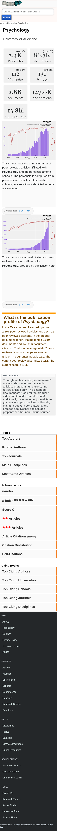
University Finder (11, 811)
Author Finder (9, 805)
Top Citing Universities (19, 580)
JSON (21, 211)
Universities (8, 680)
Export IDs (7, 793)
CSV (28, 211)
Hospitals (7, 698)
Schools (11, 23)
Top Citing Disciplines (18, 607)
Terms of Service (11, 646)
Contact (6, 634)
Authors (6, 667)
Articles (11, 518)
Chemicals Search (12, 777)
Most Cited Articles (16, 474)
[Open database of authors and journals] (11, 1)
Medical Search (10, 771)
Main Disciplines (14, 465)
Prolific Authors (14, 447)
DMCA (6, 652)
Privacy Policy (9, 640)
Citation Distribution (17, 545)
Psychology (23, 23)
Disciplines (8, 725)
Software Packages (12, 744)
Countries (7, 710)
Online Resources (11, 750)
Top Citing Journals (16, 598)
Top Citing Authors (16, 571)
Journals (6, 674)
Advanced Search (11, 765)
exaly (3, 23)
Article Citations (19, 536)
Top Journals (12, 456)
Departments (9, 692)
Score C (8, 509)
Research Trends (11, 799)
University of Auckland (20, 39)
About (5, 622)
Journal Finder (10, 817)
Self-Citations (12, 554)
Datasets (7, 738)
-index (7, 491)
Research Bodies (11, 704)
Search (6, 17)
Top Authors (11, 438)
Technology (8, 628)
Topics (5, 732)
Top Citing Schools (16, 589)
